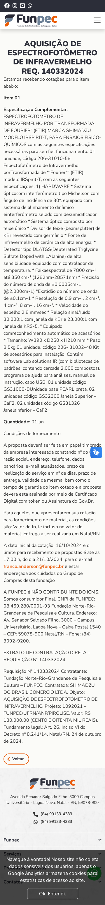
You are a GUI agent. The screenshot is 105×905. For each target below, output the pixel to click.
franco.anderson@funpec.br (34, 566)
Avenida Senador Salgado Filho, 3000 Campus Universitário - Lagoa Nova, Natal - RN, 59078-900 (52, 799)
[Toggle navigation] (97, 20)
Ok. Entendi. (52, 893)
